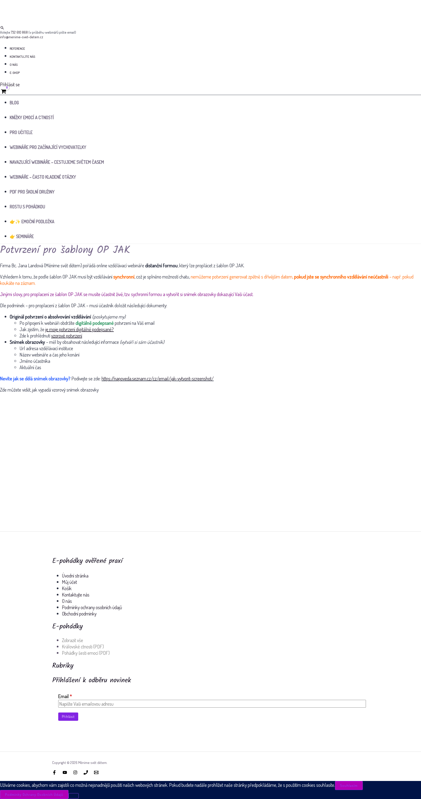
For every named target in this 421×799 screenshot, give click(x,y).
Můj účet (69, 582)
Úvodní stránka (75, 575)
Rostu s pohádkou (27, 206)
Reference (17, 48)
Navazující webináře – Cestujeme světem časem (57, 162)
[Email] (96, 773)
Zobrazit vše (72, 640)
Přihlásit (68, 716)
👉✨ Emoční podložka (32, 221)
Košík (67, 588)
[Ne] (73, 796)
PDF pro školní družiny (32, 191)
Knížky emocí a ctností (32, 117)
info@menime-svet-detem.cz (21, 37)
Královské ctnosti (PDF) (83, 646)
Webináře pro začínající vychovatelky (48, 147)
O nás (14, 65)
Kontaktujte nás (22, 56)
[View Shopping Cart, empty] (3, 91)
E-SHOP (15, 73)
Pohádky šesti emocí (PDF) (86, 653)
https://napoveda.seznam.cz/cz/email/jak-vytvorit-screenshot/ (158, 378)
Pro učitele (21, 132)
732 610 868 (19, 32)
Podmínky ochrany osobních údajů (92, 607)
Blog (14, 102)
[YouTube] (65, 773)
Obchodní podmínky (79, 613)
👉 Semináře (22, 236)
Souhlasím (349, 785)
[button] (2, 28)
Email (65, 696)
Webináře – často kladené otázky (43, 177)
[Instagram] (75, 773)
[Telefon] (86, 773)
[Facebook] (54, 773)
